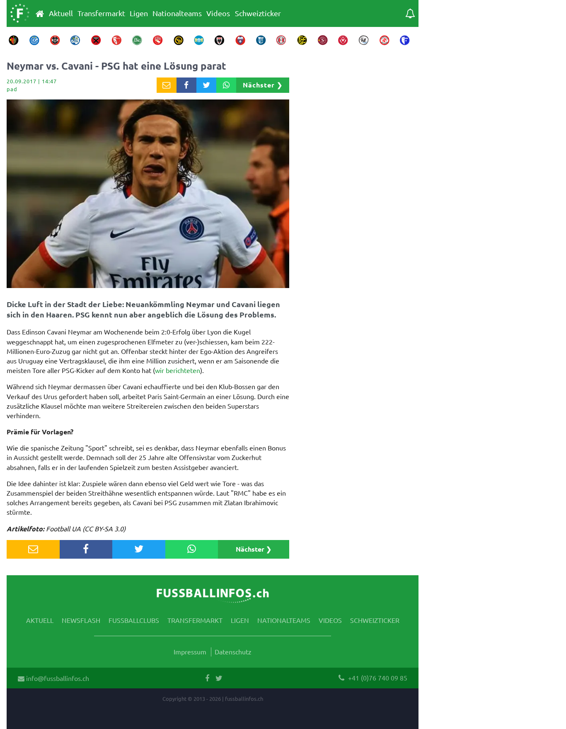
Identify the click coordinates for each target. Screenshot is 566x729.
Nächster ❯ (263, 84)
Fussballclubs (134, 620)
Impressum (190, 651)
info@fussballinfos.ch (56, 678)
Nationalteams (177, 13)
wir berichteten (177, 370)
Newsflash (81, 620)
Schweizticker (258, 13)
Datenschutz (233, 651)
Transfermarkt (101, 13)
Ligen (139, 13)
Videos (218, 13)
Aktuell (61, 13)
